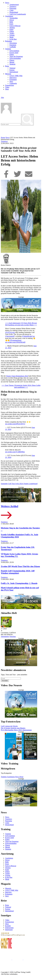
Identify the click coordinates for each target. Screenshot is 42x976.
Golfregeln (13, 83)
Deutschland (13, 12)
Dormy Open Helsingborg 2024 (17, 376)
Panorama (12, 8)
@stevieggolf (9, 336)
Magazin (8, 74)
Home (3, 137)
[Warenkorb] (2, 100)
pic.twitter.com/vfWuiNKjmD (15, 342)
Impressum (9, 929)
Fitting (11, 31)
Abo (2, 97)
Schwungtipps (14, 51)
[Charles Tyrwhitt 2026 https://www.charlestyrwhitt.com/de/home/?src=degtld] (21, 495)
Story (11, 81)
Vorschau (12, 636)
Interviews (13, 78)
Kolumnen (13, 79)
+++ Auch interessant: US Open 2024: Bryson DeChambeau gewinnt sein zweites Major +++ (21, 324)
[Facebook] (6, 179)
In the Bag (13, 39)
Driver (11, 20)
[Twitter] (17, 179)
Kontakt (8, 926)
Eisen (11, 24)
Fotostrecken (9, 85)
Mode (11, 37)
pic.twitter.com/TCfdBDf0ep (15, 452)
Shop (7, 89)
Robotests (8, 41)
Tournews (12, 6)
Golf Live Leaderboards (17, 14)
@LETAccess (10, 332)
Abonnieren (5, 636)
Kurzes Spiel (13, 53)
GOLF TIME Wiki (15, 76)
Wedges (12, 28)
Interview (8, 892)
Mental (11, 62)
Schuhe (12, 35)
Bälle (11, 22)
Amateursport (14, 4)
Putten (11, 54)
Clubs (11, 10)
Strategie (12, 64)
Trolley (11, 33)
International (13, 72)
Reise (7, 66)
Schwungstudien (15, 58)
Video (7, 87)
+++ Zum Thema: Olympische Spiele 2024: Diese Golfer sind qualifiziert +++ (21, 386)
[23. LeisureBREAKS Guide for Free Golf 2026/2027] (21, 746)
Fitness (11, 60)
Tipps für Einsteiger (16, 56)
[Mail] (28, 179)
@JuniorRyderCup (28, 336)
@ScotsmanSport (15, 340)
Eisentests (12, 45)
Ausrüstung (9, 16)
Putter (11, 29)
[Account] (6, 113)
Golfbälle (12, 47)
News (7, 3)
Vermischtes (13, 18)
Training (8, 49)
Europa (11, 70)
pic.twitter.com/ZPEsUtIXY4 (15, 424)
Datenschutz (9, 928)
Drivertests (13, 43)
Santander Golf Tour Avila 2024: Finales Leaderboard (19, 484)
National (12, 68)
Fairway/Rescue (14, 26)
